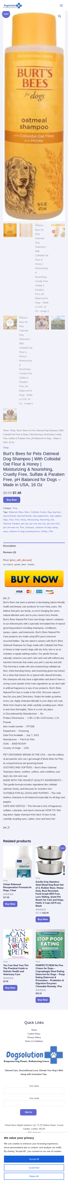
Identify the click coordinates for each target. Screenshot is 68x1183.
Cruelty (43, 512)
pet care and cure (38, 523)
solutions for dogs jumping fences (24, 531)
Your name (34, 1086)
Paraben (16, 523)
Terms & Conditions (34, 1041)
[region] (34, 1158)
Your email (34, 1098)
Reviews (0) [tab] (9, 552)
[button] (59, 16)
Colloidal (35, 512)
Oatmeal (7, 523)
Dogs (5, 520)
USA (51, 531)
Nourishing (44, 520)
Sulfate (44, 531)
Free (17, 520)
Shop (12, 430)
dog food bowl (9, 516)
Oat (52, 520)
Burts (27, 512)
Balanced (13, 512)
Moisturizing (33, 520)
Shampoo (29, 527)
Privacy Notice (34, 1037)
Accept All (34, 1159)
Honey (23, 520)
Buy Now (12, 500)
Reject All (34, 1176)
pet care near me (11, 527)
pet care (24, 523)
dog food (56, 512)
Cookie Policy (34, 1034)
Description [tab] (9, 546)
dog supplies (56, 516)
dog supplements (41, 516)
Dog (49, 512)
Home (6, 430)
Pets (22, 527)
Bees (21, 512)
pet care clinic (53, 523)
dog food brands (24, 516)
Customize (34, 1167)
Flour (11, 520)
